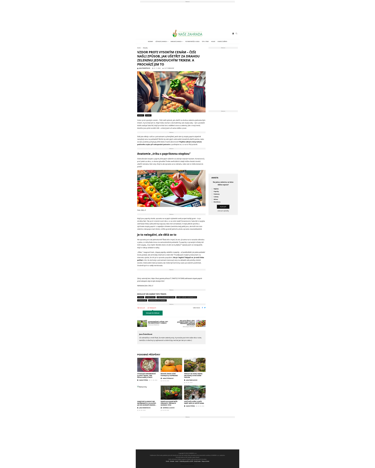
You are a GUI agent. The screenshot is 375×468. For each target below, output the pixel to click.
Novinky (150, 41)
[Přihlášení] (233, 33)
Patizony (217, 194)
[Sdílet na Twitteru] (205, 308)
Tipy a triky (205, 41)
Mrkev (216, 199)
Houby (213, 41)
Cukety (216, 197)
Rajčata (216, 189)
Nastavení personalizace (187, 464)
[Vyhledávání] (236, 33)
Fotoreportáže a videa (192, 41)
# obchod (140, 297)
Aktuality (140, 115)
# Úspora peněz (142, 300)
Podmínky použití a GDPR (186, 461)
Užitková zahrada (161, 41)
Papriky (216, 191)
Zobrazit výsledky (223, 211)
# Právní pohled (150, 297)
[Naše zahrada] (187, 33)
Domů (167, 461)
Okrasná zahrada (176, 41)
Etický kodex (197, 461)
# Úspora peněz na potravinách (157, 300)
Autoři (177, 461)
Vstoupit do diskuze (152, 313)
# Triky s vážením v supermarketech (186, 297)
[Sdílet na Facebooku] (202, 308)
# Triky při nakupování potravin (166, 297)
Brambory (217, 202)
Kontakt (172, 461)
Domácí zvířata (222, 41)
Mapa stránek (205, 461)
